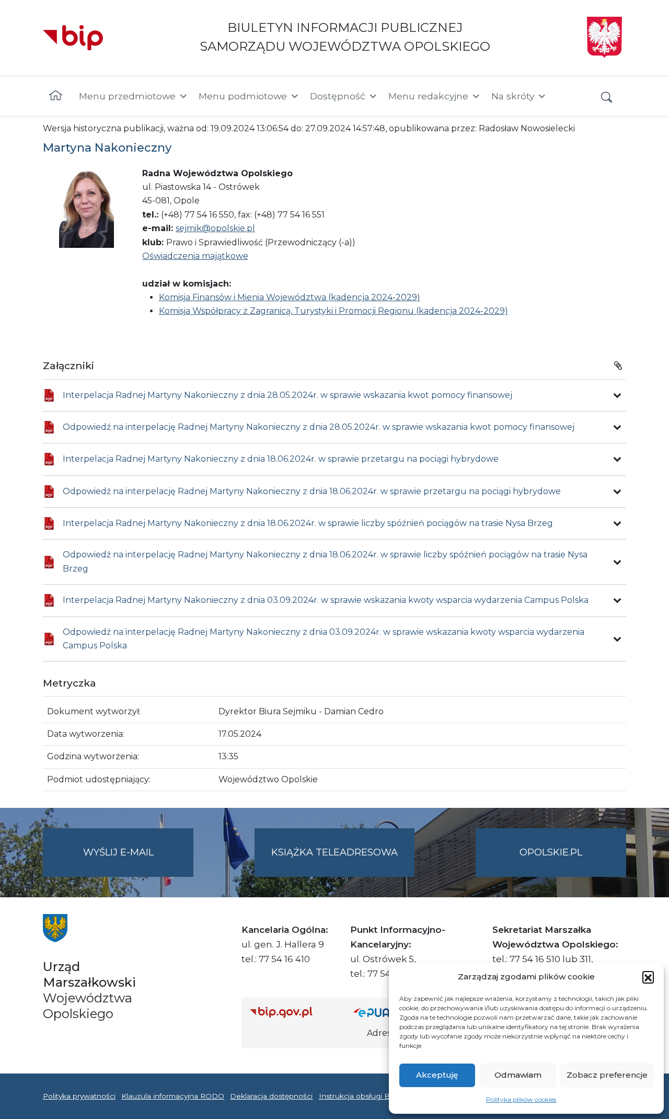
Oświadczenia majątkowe (195, 256)
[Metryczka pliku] (617, 395)
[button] (648, 977)
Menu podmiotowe (243, 95)
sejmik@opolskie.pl (215, 228)
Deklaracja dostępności (271, 1096)
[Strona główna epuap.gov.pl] (387, 1012)
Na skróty (512, 95)
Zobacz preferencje (607, 1075)
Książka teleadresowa (334, 852)
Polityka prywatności (79, 1096)
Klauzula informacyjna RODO (172, 1096)
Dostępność (337, 95)
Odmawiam (517, 1075)
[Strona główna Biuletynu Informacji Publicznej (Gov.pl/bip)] (293, 1012)
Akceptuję (437, 1075)
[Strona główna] (56, 96)
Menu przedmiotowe (127, 95)
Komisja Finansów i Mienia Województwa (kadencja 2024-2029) (289, 297)
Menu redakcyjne (428, 95)
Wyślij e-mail (138, 861)
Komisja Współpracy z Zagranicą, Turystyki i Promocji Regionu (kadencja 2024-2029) (333, 311)
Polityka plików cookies (521, 1099)
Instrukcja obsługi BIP (358, 1096)
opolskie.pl (551, 852)
